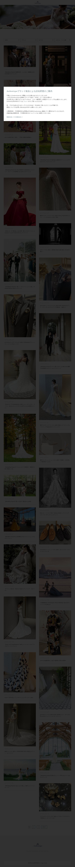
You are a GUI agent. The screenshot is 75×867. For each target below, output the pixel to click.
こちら (25, 101)
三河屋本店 (17, 117)
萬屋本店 (9, 117)
